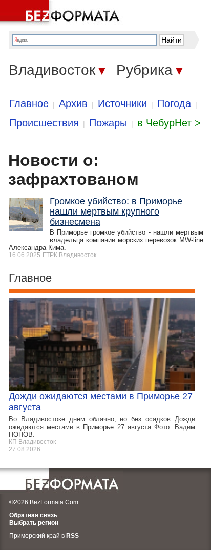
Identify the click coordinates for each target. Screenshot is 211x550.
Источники (122, 103)
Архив (73, 103)
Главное (29, 103)
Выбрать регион (33, 522)
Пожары (108, 123)
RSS (72, 535)
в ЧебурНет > (169, 123)
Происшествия (44, 123)
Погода (174, 103)
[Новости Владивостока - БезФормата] (61, 13)
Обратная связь (33, 515)
